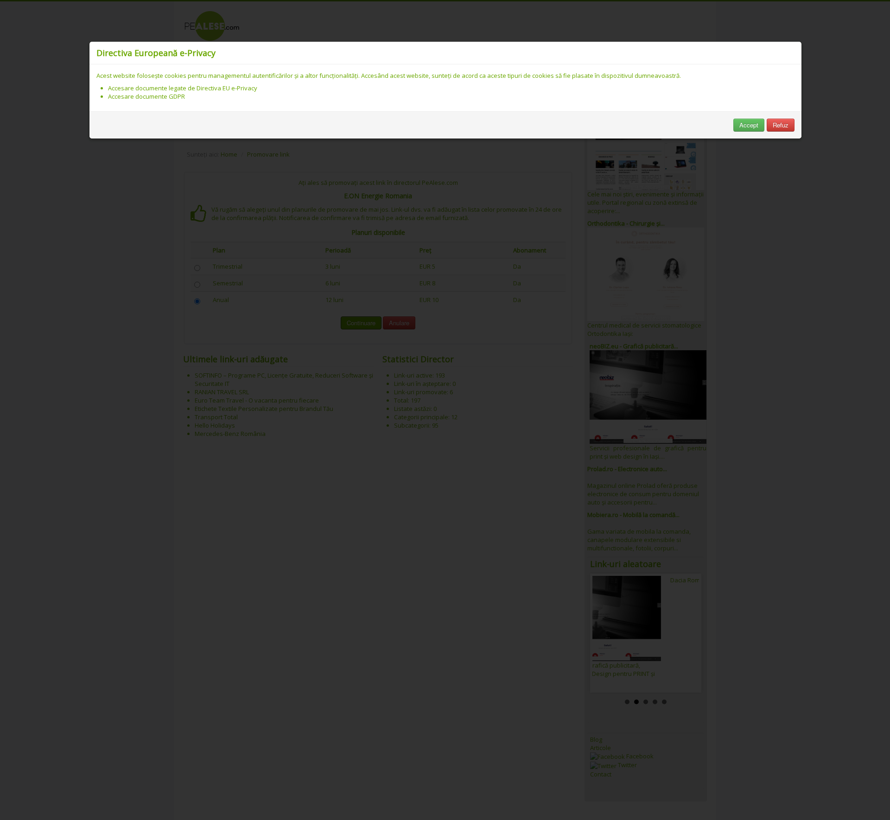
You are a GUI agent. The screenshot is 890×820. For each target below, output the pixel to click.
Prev (604, 632)
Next (687, 632)
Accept (748, 124)
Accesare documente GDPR (146, 96)
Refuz (780, 124)
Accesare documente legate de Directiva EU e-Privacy (182, 88)
